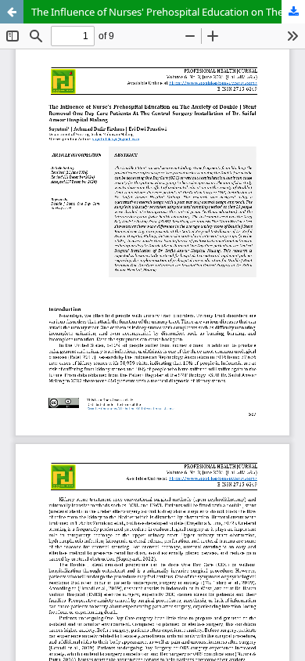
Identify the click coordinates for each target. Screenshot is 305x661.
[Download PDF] (293, 11)
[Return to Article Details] (11, 11)
